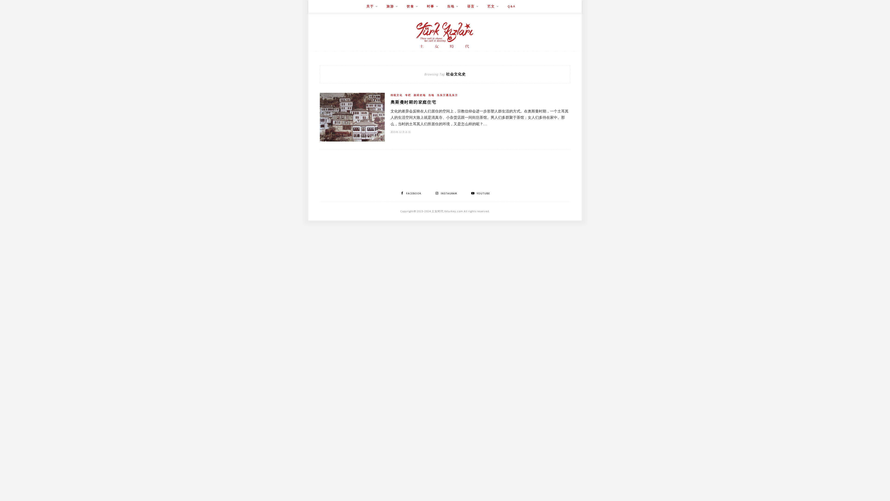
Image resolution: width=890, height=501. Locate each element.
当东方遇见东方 (447, 95)
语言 (471, 6)
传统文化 (397, 95)
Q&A (511, 6)
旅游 (390, 6)
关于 (370, 6)
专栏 (408, 95)
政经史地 (420, 95)
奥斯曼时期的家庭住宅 (413, 102)
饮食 (410, 6)
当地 (451, 6)
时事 (430, 6)
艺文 (491, 6)
